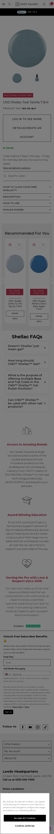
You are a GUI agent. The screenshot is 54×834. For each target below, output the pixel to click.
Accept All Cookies (25, 818)
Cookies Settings (25, 825)
